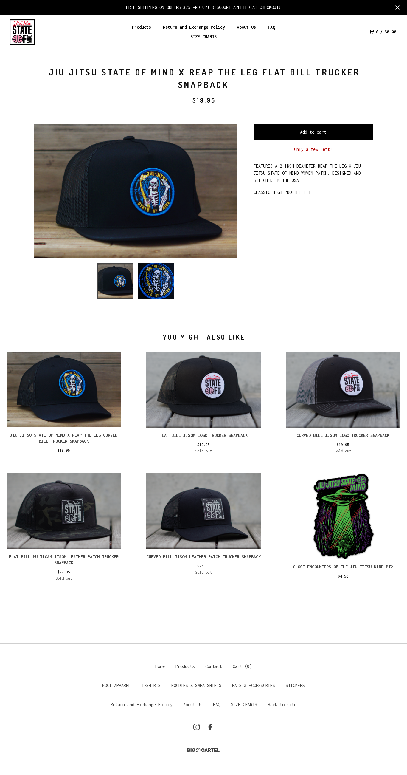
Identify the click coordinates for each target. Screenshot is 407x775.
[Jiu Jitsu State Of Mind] (22, 32)
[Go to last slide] (42, 191)
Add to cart (313, 131)
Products (141, 27)
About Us (246, 27)
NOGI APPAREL (116, 685)
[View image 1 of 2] (115, 281)
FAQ (271, 27)
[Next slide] (229, 191)
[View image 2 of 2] (156, 281)
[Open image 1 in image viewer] (135, 191)
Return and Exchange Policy (194, 27)
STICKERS (295, 685)
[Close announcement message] (397, 7)
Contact (213, 666)
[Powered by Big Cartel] (203, 750)
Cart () (242, 666)
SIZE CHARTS (203, 36)
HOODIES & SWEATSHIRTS (196, 685)
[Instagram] (196, 727)
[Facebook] (210, 727)
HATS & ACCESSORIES (253, 685)
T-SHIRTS (151, 685)
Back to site (282, 704)
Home (160, 666)
